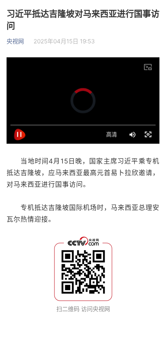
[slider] (83, 125)
